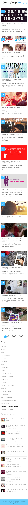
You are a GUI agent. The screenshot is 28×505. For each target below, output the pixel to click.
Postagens (4, 367)
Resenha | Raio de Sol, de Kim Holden (12, 216)
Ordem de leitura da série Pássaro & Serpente (16, 458)
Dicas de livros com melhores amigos (12, 189)
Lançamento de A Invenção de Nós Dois (13, 134)
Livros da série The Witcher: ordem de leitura (14, 439)
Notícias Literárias (6, 397)
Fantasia (3, 346)
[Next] (22, 336)
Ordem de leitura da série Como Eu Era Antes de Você (13, 108)
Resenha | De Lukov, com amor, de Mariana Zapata (11, 80)
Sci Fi (2, 352)
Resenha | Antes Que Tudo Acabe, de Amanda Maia (12, 268)
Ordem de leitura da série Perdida (16, 489)
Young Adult (5, 403)
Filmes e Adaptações (7, 385)
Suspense (4, 349)
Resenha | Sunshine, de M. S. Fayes (11, 295)
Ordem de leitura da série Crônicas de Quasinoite (14, 478)
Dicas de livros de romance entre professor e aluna (11, 162)
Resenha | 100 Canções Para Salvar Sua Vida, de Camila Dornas (12, 323)
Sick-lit (3, 364)
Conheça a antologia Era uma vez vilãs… (16, 471)
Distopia (3, 382)
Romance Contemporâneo (9, 406)
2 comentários (11, 461)
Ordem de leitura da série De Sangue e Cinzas (15, 452)
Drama (3, 370)
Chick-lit (3, 358)
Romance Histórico (7, 376)
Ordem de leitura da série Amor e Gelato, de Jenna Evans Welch (16, 445)
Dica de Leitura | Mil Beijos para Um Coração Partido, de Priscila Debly (12, 239)
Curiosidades (5, 394)
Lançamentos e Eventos (8, 400)
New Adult (4, 379)
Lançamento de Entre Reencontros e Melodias (13, 465)
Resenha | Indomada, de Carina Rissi (15, 419)
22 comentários (10, 454)
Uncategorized (5, 355)
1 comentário (11, 435)
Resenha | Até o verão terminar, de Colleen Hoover (13, 24)
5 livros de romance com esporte (11, 52)
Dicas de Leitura (6, 373)
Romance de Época (7, 409)
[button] (20, 2)
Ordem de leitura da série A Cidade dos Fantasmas (14, 432)
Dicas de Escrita (6, 391)
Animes (3, 388)
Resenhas (4, 361)
